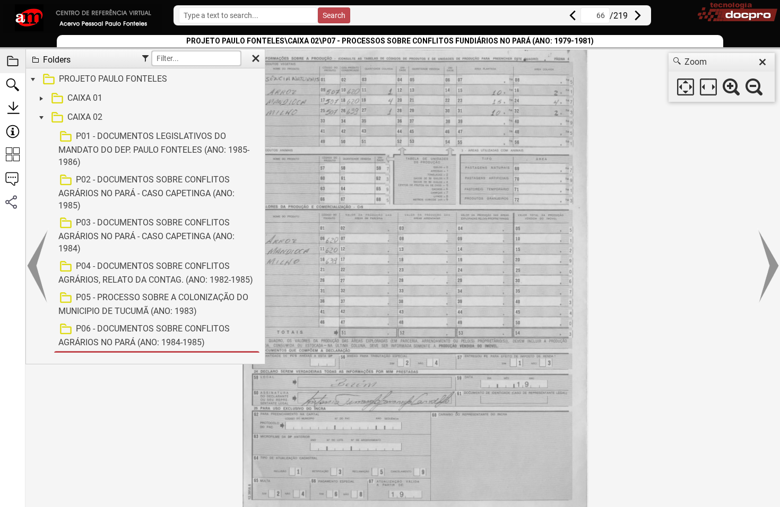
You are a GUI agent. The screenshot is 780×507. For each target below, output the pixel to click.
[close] (762, 62)
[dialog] (722, 77)
